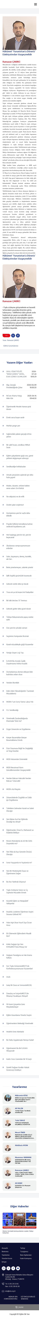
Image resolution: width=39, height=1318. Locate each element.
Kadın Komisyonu (26, 1258)
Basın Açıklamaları (26, 1255)
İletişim (4, 1262)
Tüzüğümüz (24, 1251)
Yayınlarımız (6, 1255)
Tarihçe (22, 1248)
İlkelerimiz (5, 1251)
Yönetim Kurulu (7, 1258)
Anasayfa (5, 1248)
